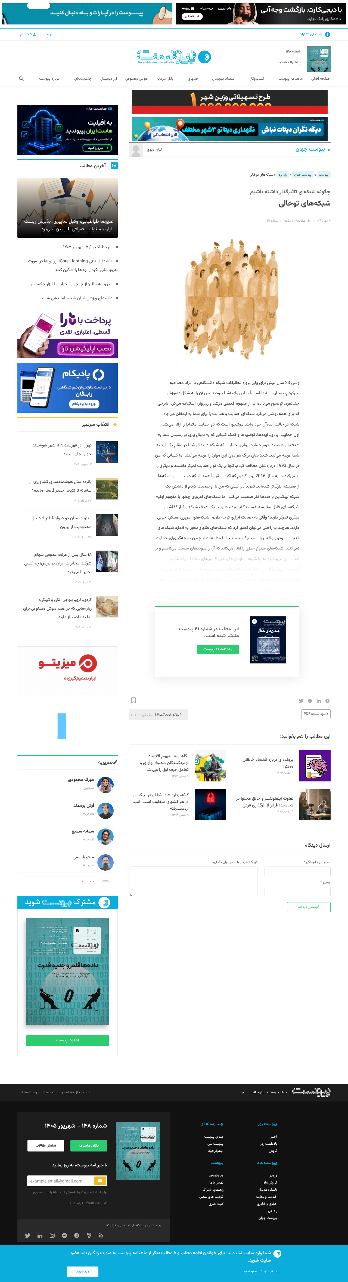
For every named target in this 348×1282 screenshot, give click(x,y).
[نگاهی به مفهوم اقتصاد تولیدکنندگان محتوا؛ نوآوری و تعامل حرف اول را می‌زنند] (210, 780)
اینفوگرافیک (215, 1151)
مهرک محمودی (81, 780)
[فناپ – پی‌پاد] (67, 388)
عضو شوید (250, 1271)
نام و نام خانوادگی (318, 862)
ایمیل (327, 882)
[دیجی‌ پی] (261, 13)
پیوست (323, 174)
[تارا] (67, 333)
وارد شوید (82, 1271)
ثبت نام (26, 35)
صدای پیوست (213, 1137)
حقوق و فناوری (267, 1204)
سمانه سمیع (83, 831)
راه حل (272, 1211)
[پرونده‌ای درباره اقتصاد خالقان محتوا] (315, 780)
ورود (49, 35)
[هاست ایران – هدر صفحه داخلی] (230, 129)
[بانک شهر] (230, 102)
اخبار (274, 1137)
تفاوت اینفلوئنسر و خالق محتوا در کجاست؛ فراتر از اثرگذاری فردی (264, 802)
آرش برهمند (83, 805)
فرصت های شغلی (211, 1197)
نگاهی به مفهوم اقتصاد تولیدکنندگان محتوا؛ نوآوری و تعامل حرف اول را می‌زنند (164, 763)
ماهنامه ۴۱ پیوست (217, 650)
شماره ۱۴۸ (293, 51)
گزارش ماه (270, 1182)
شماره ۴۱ (272, 220)
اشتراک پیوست (67, 1041)
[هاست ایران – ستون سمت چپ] (67, 130)
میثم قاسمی (83, 857)
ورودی (273, 1175)
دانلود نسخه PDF (316, 714)
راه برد (283, 174)
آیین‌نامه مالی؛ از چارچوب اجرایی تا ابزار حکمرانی (72, 284)
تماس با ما (216, 1182)
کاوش (273, 1151)
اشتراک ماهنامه (288, 62)
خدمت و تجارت (266, 1197)
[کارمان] (67, 726)
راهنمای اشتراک (310, 35)
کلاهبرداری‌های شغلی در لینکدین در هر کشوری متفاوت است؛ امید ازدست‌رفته (161, 802)
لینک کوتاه (146, 715)
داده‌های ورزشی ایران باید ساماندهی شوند (77, 298)
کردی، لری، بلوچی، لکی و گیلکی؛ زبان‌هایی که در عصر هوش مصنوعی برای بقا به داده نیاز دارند (57, 609)
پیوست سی (215, 1144)
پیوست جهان (310, 149)
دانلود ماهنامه (89, 1145)
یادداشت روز (268, 1144)
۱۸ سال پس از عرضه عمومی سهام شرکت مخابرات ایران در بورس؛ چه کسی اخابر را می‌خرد (58, 563)
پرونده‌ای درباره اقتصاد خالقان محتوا (268, 763)
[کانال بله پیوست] (87, 13)
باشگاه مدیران (267, 1190)
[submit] (100, 1181)
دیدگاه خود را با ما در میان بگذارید (234, 862)
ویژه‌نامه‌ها (216, 1175)
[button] (21, 79)
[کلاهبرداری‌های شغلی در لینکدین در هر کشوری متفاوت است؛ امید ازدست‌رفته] (210, 819)
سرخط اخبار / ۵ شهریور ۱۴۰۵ (88, 247)
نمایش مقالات (46, 1145)
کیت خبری (216, 1204)
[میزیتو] (67, 671)
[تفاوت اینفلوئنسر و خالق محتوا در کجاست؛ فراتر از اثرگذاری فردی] (315, 819)
